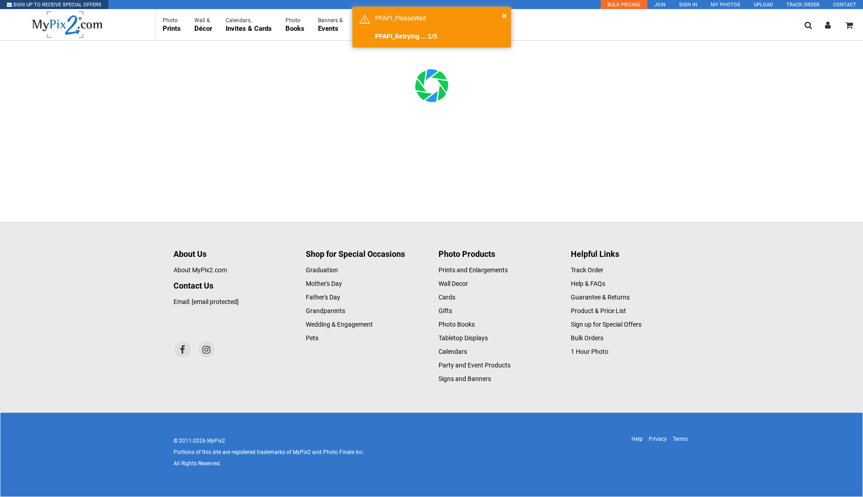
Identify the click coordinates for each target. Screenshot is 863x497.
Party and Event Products (475, 365)
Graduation (322, 270)
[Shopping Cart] (849, 25)
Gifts (445, 310)
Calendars (453, 351)
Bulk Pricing (624, 5)
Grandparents (325, 310)
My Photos (725, 5)
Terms (680, 439)
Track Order (803, 5)
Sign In (688, 5)
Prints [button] (172, 25)
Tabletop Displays (463, 338)
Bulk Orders (587, 338)
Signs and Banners (465, 378)
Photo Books (457, 324)
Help (637, 439)
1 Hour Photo (589, 351)
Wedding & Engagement (339, 324)
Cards (447, 297)
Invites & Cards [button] (249, 25)
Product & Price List (598, 310)
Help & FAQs (588, 283)
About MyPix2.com (200, 270)
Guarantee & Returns (600, 297)
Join (659, 5)
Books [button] (294, 25)
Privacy (658, 439)
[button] (808, 25)
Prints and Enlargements (473, 270)
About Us (190, 254)
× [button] (504, 15)
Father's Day (323, 297)
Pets (312, 338)
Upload (763, 5)
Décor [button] (203, 25)
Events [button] (330, 25)
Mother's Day (324, 283)
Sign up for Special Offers (606, 324)
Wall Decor (453, 283)
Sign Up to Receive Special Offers (56, 5)
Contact (844, 5)
